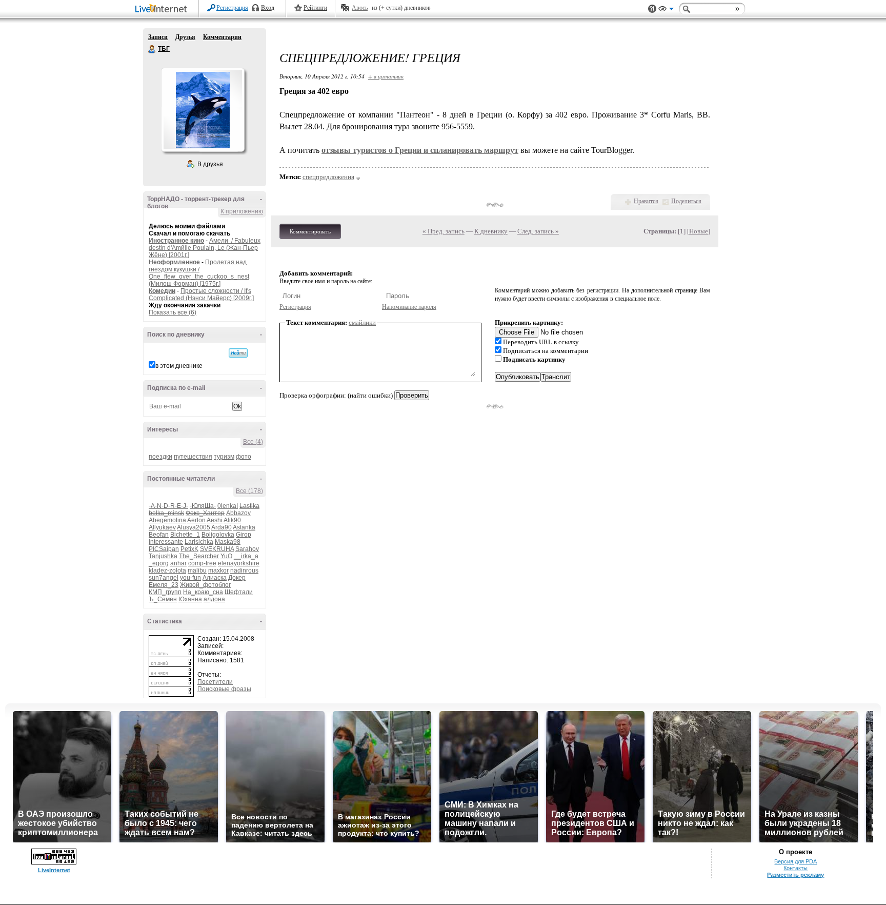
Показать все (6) (172, 312)
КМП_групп (165, 592)
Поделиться (686, 201)
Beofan (159, 534)
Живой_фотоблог (205, 584)
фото (243, 456)
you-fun (190, 577)
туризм (224, 456)
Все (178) (249, 491)
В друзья (210, 164)
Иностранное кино (176, 240)
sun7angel (163, 577)
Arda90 (221, 527)
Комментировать (310, 231)
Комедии (162, 290)
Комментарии (222, 37)
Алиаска (215, 577)
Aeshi (215, 520)
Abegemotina (167, 520)
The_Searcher (199, 556)
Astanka (244, 527)
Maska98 (227, 541)
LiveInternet (163, 9)
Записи (158, 37)
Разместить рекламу (795, 875)
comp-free (202, 563)
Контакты (795, 868)
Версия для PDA (795, 861)
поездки (160, 456)
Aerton (196, 520)
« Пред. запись (443, 231)
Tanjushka (163, 556)
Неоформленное (174, 262)
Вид (666, 10)
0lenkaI (227, 505)
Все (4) (253, 441)
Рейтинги (315, 7)
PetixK (189, 549)
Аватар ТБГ (202, 109)
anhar (178, 563)
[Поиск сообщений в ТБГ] (238, 353)
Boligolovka (218, 534)
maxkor (218, 570)
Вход (267, 7)
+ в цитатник (386, 76)
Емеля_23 (163, 584)
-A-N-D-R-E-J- (168, 505)
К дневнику (491, 231)
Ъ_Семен (163, 599)
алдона (214, 599)
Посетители (215, 681)
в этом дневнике (179, 365)
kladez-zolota (167, 570)
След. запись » (538, 231)
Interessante (166, 541)
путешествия (193, 456)
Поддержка (652, 9)
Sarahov (247, 549)
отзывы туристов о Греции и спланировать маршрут (419, 150)
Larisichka (199, 541)
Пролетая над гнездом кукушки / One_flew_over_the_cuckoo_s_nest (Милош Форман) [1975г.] (199, 273)
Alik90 (232, 520)
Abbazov (238, 513)
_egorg (159, 563)
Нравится (646, 201)
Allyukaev (162, 527)
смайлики (362, 322)
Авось (360, 7)
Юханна (190, 599)
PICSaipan (164, 549)
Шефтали (239, 592)
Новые (698, 231)
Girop (243, 534)
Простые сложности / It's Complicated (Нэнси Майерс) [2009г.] (201, 294)
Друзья (185, 37)
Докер (237, 577)
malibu (197, 570)
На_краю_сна (203, 592)
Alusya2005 (193, 527)
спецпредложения (328, 177)
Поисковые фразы (224, 689)
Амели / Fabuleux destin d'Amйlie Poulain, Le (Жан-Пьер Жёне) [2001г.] (204, 248)
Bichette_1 (185, 534)
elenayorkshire (238, 563)
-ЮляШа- (203, 505)
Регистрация (232, 7)
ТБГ (152, 49)
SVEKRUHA (217, 549)
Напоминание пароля (409, 306)
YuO (226, 556)
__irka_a (246, 556)
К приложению (241, 211)
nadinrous (244, 570)
